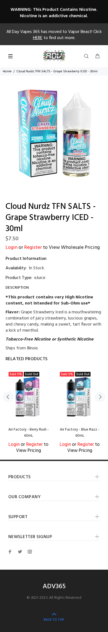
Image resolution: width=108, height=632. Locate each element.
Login (11, 248)
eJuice (39, 278)
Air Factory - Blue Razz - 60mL (79, 432)
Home (7, 71)
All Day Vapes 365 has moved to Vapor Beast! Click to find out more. (54, 35)
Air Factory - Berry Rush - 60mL (28, 432)
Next (100, 397)
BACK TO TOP (54, 620)
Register (33, 248)
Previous (8, 397)
